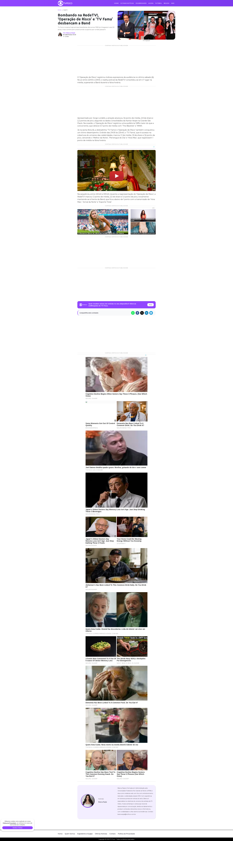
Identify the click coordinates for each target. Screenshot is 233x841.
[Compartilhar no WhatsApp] (133, 313)
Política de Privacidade (126, 834)
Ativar (150, 304)
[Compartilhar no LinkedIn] (146, 313)
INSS (172, 3)
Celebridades (141, 3)
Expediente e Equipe (85, 834)
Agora (150, 3)
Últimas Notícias (127, 3)
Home (116, 3)
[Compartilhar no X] (142, 313)
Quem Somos (70, 834)
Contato (112, 834)
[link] (87, 801)
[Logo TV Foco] (65, 3)
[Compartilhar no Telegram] (151, 313)
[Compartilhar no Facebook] (137, 313)
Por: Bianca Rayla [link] (69, 33)
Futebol (158, 3)
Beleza (166, 3)
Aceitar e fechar (17, 827)
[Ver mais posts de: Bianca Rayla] (60, 35)
